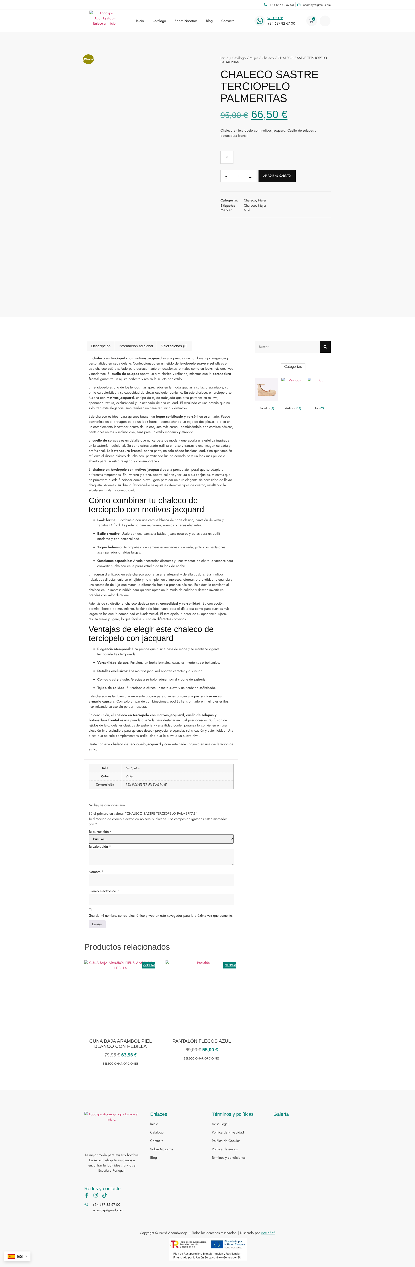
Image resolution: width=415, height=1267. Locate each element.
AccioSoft (268, 1232)
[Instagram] (95, 1195)
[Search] (325, 347)
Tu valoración (100, 846)
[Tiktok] (104, 1195)
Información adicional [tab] (136, 346)
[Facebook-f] (86, 1195)
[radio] (226, 157)
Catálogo (159, 21)
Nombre (96, 871)
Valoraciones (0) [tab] (174, 346)
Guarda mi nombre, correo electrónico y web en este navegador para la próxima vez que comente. (161, 915)
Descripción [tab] (100, 346)
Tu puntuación (100, 831)
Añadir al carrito (277, 175)
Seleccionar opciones (121, 1064)
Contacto (228, 21)
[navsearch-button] (325, 21)
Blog (209, 21)
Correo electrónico (104, 890)
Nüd (247, 209)
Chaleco (268, 57)
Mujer (254, 57)
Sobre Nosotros (186, 21)
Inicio (140, 21)
